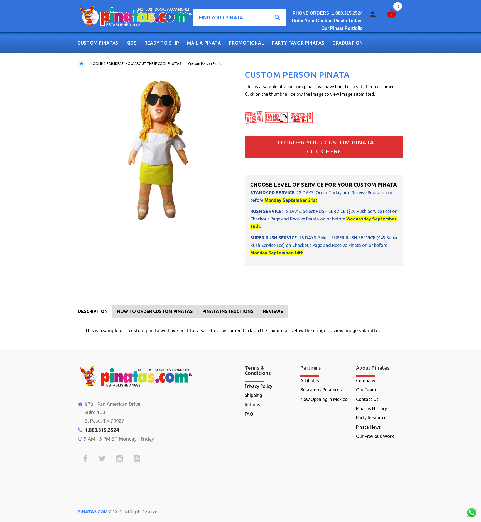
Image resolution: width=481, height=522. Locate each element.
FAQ (249, 413)
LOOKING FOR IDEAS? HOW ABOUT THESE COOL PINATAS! (136, 63)
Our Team (366, 389)
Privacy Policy (258, 386)
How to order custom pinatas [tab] (155, 311)
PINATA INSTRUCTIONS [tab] (228, 311)
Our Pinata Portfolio (342, 28)
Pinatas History (371, 408)
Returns (252, 404)
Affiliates (309, 380)
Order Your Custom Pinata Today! (327, 20)
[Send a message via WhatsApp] (471, 512)
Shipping (253, 395)
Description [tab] (93, 311)
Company (365, 380)
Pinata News (368, 427)
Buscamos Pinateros (321, 389)
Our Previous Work (375, 436)
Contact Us (367, 399)
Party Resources (372, 417)
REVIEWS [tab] (273, 311)
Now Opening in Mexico (324, 399)
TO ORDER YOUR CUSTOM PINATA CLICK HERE (324, 146)
